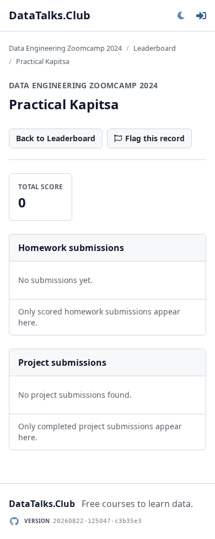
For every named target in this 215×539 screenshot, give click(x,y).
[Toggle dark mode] (181, 15)
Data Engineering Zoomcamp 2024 (65, 48)
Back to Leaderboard (55, 138)
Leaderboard (154, 48)
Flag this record (155, 138)
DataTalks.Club (49, 15)
